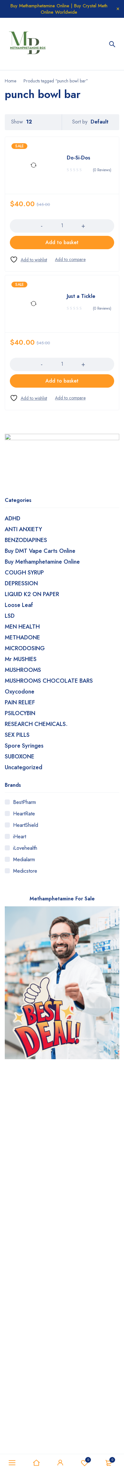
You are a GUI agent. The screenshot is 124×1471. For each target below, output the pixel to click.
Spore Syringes (24, 746)
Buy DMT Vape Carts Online (40, 551)
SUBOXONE (19, 756)
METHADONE (22, 637)
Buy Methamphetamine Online (42, 562)
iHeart (19, 836)
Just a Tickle (81, 296)
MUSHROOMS (23, 670)
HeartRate (24, 813)
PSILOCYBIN (20, 713)
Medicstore (25, 871)
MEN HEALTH (22, 627)
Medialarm (24, 859)
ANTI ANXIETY (23, 529)
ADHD (12, 518)
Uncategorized (23, 767)
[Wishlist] (28, 260)
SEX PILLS (17, 735)
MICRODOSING (25, 648)
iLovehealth (25, 848)
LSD (10, 616)
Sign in (60, 1463)
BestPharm (24, 802)
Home (10, 81)
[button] (62, 242)
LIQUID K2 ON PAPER (32, 594)
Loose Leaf (19, 605)
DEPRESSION (21, 583)
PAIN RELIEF (20, 702)
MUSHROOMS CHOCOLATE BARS (49, 681)
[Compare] (70, 259)
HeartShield (25, 825)
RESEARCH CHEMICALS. (36, 724)
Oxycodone (19, 691)
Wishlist (88, 1459)
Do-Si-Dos (78, 157)
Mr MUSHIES (21, 659)
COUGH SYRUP (24, 572)
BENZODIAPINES (26, 540)
